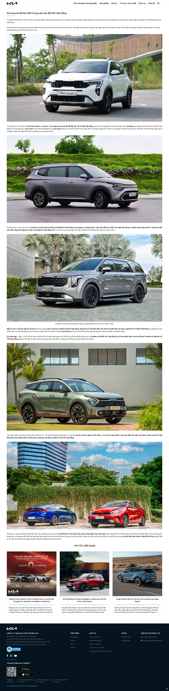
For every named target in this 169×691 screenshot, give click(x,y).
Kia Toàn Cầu (126, 637)
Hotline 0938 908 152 (150, 637)
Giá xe (114, 3)
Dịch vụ (142, 3)
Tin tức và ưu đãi (128, 3)
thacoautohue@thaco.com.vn (152, 640)
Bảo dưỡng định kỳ (95, 640)
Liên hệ (151, 3)
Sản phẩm (104, 3)
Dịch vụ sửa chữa (94, 644)
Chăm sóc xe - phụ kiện (97, 648)
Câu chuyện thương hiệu (85, 3)
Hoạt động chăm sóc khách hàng (100, 651)
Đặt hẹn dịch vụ (94, 637)
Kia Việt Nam (126, 640)
